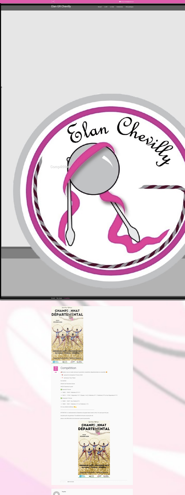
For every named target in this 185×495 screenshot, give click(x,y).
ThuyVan (64, 481)
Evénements (120, 7)
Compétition (68, 368)
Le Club (112, 7)
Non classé (59, 298)
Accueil (100, 7)
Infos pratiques (129, 7)
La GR (105, 7)
